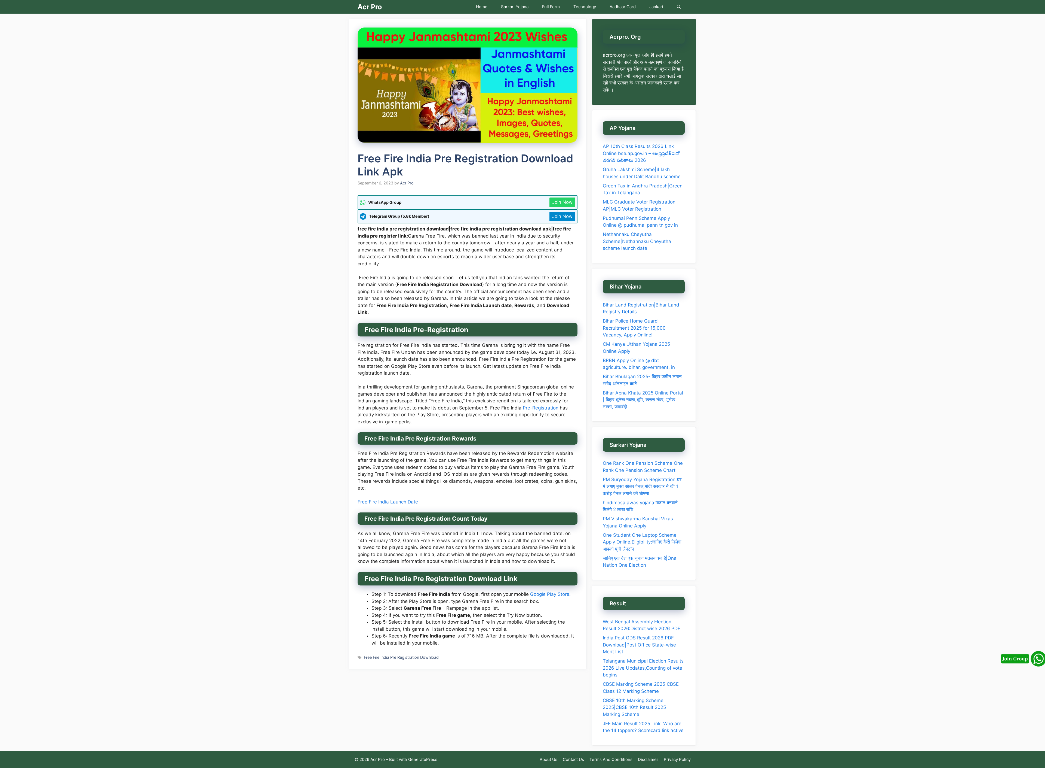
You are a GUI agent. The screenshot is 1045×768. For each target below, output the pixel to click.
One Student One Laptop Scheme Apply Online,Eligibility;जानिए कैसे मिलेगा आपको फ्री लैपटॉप (642, 542)
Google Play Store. (550, 594)
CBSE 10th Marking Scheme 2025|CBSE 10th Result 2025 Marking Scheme (634, 707)
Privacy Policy (677, 759)
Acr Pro (370, 7)
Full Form (551, 6)
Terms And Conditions (610, 759)
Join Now (562, 202)
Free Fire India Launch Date (388, 502)
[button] (679, 7)
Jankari (656, 6)
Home (481, 6)
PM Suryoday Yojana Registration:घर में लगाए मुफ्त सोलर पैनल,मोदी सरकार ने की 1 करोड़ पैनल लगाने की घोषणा (642, 486)
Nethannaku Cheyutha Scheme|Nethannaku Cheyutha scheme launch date (637, 241)
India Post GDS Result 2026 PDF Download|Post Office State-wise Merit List (639, 644)
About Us (548, 759)
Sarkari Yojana (514, 6)
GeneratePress (422, 759)
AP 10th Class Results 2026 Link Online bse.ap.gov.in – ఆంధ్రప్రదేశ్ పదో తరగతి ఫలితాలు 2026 (641, 153)
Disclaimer (648, 759)
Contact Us (573, 759)
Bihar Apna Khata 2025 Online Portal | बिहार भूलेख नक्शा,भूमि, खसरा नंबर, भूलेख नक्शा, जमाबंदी (643, 399)
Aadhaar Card (623, 6)
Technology (584, 6)
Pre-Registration (540, 408)
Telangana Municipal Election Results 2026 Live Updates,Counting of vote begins (643, 668)
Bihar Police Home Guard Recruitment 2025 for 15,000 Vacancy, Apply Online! (634, 328)
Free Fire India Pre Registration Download (401, 657)
